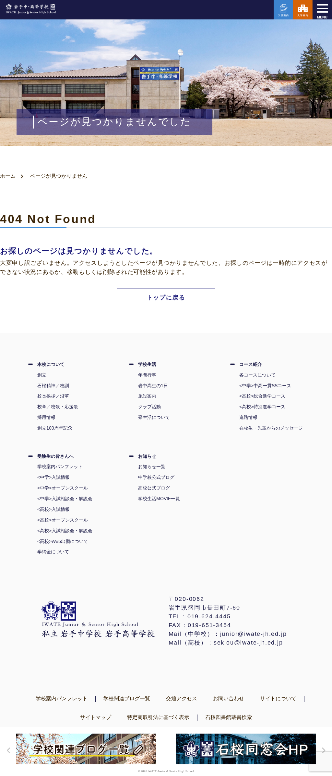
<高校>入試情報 (53, 509)
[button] (7, 750)
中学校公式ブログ (156, 477)
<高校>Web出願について (62, 541)
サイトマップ (95, 717)
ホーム (8, 176)
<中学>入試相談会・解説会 (64, 498)
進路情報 (248, 417)
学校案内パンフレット (60, 466)
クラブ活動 (149, 406)
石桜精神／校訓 (53, 385)
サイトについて (278, 698)
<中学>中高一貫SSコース (265, 385)
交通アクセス (181, 698)
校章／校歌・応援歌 (57, 406)
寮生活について (154, 417)
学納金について (53, 551)
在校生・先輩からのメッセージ (271, 428)
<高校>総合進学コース (262, 396)
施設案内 (147, 396)
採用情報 (46, 417)
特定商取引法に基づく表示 (158, 717)
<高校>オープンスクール (62, 520)
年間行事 (147, 374)
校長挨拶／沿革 (53, 396)
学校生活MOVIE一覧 (159, 498)
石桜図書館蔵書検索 (228, 717)
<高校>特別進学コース (262, 406)
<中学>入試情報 (53, 477)
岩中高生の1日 (153, 385)
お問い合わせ (228, 698)
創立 (41, 374)
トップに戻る (166, 297)
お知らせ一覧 (151, 466)
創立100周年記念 (54, 428)
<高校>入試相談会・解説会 (64, 530)
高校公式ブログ (154, 487)
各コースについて (257, 374)
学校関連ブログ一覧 (126, 698)
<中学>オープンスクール (62, 487)
